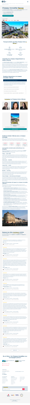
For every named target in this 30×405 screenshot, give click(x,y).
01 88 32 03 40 (7, 371)
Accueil (3, 3)
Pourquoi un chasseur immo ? (14, 377)
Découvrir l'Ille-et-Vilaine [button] (6, 363)
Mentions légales (14, 400)
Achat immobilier (7, 3)
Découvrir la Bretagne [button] (6, 365)
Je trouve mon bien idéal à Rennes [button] (7, 15)
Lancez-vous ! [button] (15, 350)
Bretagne (10, 3)
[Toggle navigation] (28, 1)
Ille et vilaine (13, 3)
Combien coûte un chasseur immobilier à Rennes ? (11, 80)
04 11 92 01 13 (22, 371)
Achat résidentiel (4, 377)
